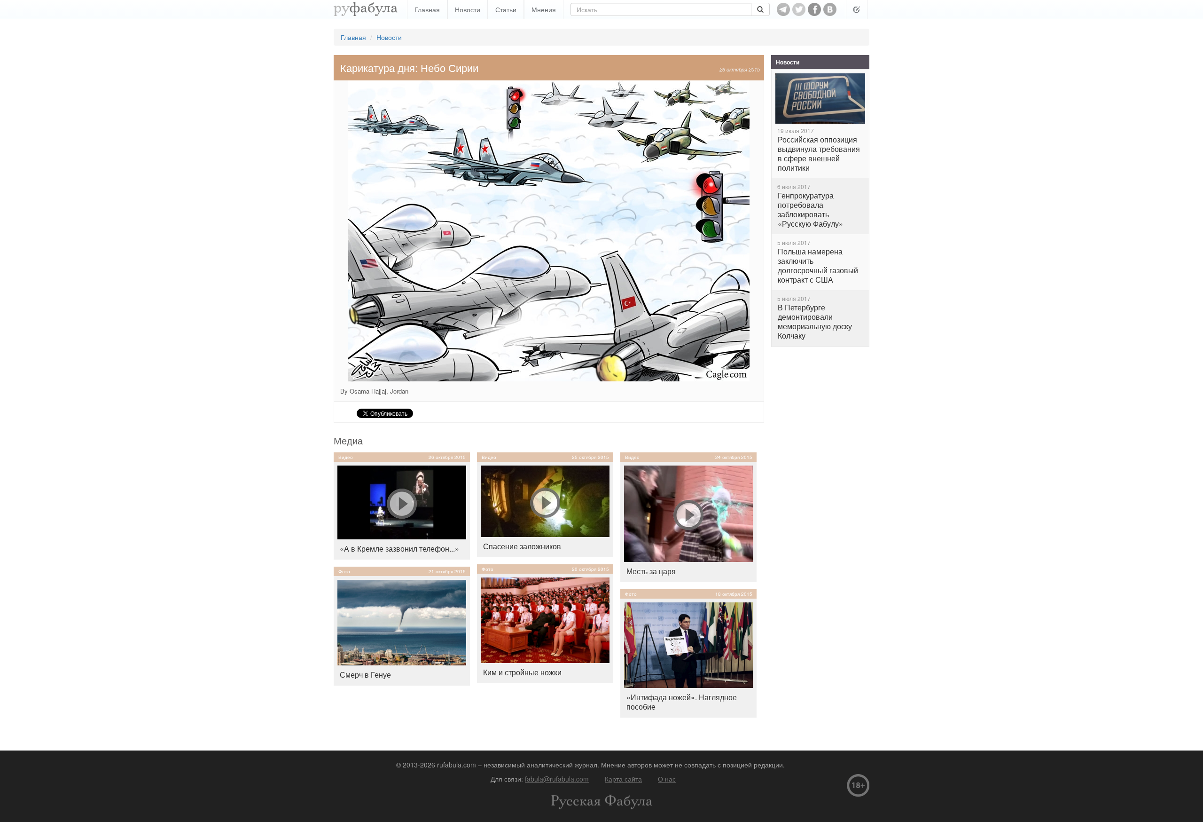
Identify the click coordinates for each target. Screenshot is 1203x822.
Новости (467, 9)
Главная (427, 9)
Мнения (543, 9)
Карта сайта (623, 778)
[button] (856, 9)
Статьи (505, 9)
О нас (667, 778)
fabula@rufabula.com (557, 778)
